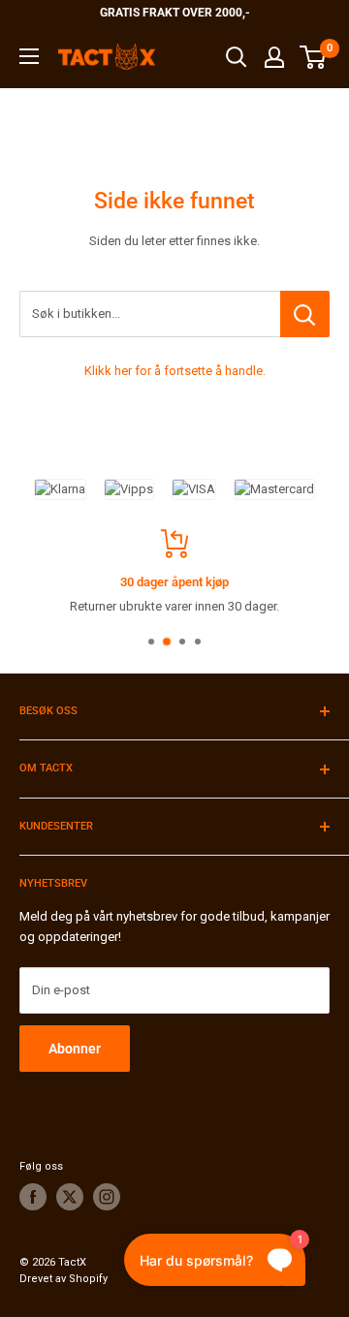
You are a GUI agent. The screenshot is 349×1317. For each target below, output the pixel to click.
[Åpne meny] (29, 56)
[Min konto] (274, 57)
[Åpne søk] (236, 57)
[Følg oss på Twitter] (69, 1196)
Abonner (74, 1048)
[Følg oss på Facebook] (33, 1196)
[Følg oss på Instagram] (106, 1196)
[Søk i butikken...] (305, 314)
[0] (313, 57)
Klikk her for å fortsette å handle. (175, 370)
